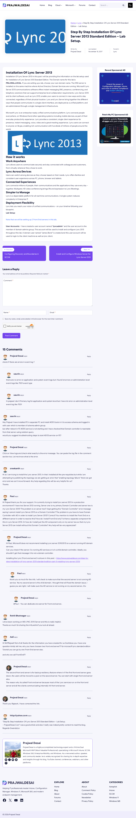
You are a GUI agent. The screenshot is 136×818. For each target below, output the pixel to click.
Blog (50, 5)
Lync (79, 23)
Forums (82, 5)
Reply (89, 356)
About (56, 794)
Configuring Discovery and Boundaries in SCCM (22, 254)
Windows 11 (114, 797)
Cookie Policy (87, 794)
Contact (92, 5)
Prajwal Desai (16, 356)
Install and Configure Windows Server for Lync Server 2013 (73, 254)
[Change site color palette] (130, 5)
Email (52, 312)
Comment (8, 280)
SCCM (112, 794)
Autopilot (113, 787)
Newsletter (86, 797)
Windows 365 (114, 801)
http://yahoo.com (19, 715)
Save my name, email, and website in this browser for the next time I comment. (34, 319)
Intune (112, 790)
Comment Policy (89, 790)
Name (7, 312)
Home (42, 5)
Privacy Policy (87, 801)
